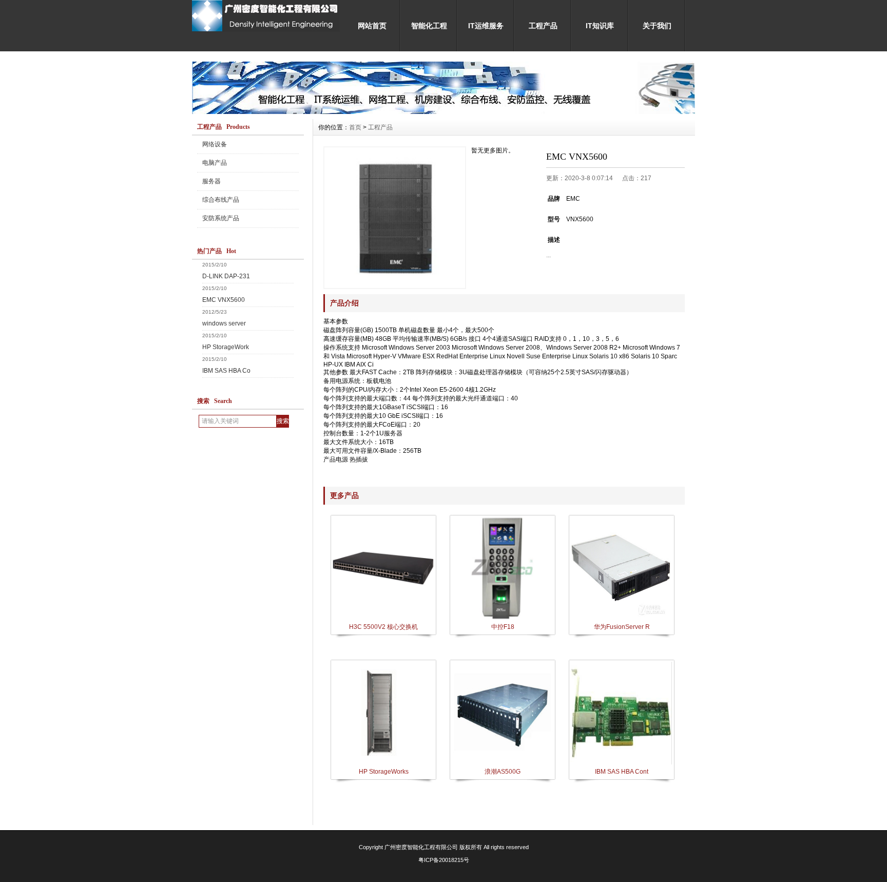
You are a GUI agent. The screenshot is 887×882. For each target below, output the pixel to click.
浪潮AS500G (502, 771)
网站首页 (372, 26)
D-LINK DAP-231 (226, 276)
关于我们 (657, 26)
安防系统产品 (220, 218)
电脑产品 (214, 162)
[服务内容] (443, 111)
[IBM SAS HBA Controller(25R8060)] (621, 763)
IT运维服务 (486, 26)
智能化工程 (429, 26)
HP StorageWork (225, 347)
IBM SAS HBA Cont (621, 771)
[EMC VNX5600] (394, 217)
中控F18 (502, 626)
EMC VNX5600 (223, 299)
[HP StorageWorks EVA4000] (383, 763)
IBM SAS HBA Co (226, 370)
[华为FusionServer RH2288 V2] (621, 618)
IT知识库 (600, 26)
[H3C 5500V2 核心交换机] (383, 618)
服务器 (211, 181)
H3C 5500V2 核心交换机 (383, 626)
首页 (355, 127)
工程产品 (543, 26)
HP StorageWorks (384, 771)
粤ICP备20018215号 (443, 860)
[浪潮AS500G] (502, 763)
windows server (224, 323)
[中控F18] (502, 618)
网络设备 (214, 144)
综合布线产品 (220, 199)
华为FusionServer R (622, 626)
